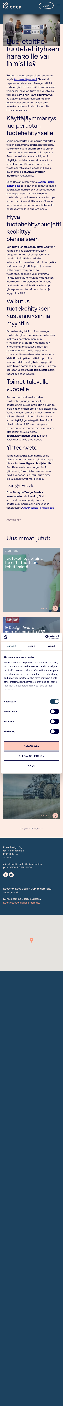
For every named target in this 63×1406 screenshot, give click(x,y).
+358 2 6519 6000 (21, 867)
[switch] (54, 711)
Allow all (31, 745)
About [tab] (51, 646)
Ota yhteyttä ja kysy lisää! (38, 507)
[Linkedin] (11, 874)
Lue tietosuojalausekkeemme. (21, 902)
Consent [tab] (11, 646)
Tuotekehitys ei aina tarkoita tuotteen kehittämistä (24, 562)
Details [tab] (32, 646)
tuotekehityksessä (25, 79)
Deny (31, 766)
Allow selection (31, 756)
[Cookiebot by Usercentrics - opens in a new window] (45, 637)
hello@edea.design (30, 864)
